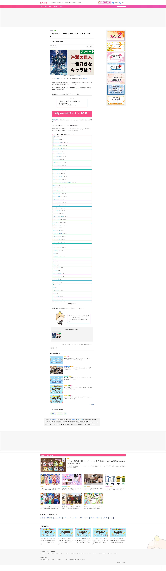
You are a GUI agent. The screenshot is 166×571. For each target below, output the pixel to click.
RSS (123, 2)
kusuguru (42, 557)
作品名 (45, 6)
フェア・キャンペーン (68, 517)
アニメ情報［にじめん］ (45, 559)
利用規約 (78, 553)
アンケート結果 (78, 517)
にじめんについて (43, 553)
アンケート (60, 413)
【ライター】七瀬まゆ (95, 517)
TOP (41, 6)
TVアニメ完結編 (55, 78)
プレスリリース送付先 (70, 553)
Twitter (116, 2)
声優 (50, 6)
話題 (66, 413)
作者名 (61, 6)
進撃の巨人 (86, 78)
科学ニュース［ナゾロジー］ (57, 559)
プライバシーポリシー (86, 553)
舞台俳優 (55, 6)
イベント (111, 517)
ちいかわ (86, 517)
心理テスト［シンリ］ (81, 559)
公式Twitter (78, 75)
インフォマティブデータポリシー (99, 553)
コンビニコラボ (57, 517)
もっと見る (91, 404)
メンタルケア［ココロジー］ (69, 559)
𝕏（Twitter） (116, 553)
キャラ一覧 (104, 517)
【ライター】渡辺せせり (46, 517)
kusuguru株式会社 (53, 419)
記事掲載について (53, 553)
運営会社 (110, 553)
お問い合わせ (61, 553)
